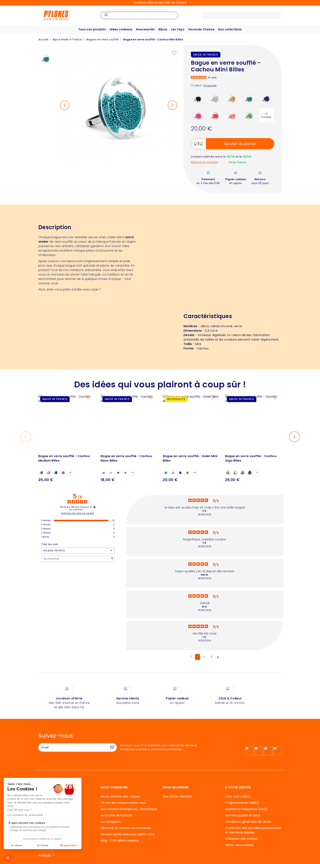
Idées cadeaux (121, 29)
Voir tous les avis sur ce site (77, 513)
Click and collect (237, 796)
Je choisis (42, 845)
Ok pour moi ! (68, 845)
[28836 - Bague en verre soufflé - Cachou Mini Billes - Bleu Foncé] (266, 98)
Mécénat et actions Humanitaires (126, 828)
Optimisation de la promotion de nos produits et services (40, 827)
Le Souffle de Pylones (116, 815)
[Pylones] (56, 15)
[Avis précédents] (191, 656)
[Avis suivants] (218, 657)
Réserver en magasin (204, 162)
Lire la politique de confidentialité (25, 815)
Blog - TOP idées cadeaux (120, 840)
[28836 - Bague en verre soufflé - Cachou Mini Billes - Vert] (249, 115)
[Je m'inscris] (112, 747)
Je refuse (16, 845)
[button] (7, 857)
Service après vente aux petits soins (128, 834)
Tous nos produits (92, 29)
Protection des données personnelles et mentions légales (253, 830)
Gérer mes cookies (239, 845)
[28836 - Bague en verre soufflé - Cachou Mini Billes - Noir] (198, 98)
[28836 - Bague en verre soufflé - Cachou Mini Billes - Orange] (232, 115)
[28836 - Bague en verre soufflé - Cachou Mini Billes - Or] (232, 98)
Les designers (111, 822)
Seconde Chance (201, 29)
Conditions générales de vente (248, 822)
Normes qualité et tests (242, 815)
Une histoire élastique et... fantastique (129, 809)
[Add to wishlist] (174, 53)
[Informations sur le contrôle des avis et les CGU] (94, 507)
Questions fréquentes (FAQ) (246, 809)
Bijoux (163, 29)
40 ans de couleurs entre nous (123, 803)
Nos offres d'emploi (177, 796)
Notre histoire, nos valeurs (120, 796)
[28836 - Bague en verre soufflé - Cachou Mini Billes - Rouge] (215, 115)
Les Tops (177, 29)
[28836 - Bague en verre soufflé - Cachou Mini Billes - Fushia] (198, 115)
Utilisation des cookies (241, 839)
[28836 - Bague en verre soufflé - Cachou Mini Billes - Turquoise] (249, 98)
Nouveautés (145, 29)
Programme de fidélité (242, 803)
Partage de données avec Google (28, 830)
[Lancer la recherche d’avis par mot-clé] (112, 558)
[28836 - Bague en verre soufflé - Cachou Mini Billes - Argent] (215, 98)
